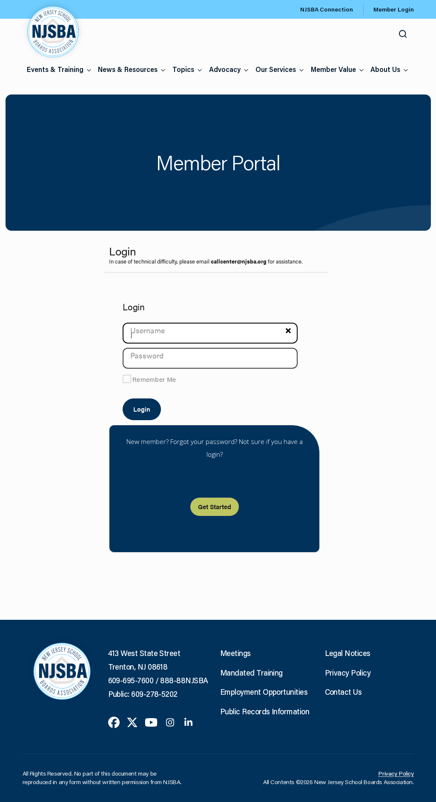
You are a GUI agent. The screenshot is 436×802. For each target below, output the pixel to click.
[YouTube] (151, 721)
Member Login (393, 9)
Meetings (235, 653)
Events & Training (55, 69)
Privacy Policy (347, 672)
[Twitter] (132, 721)
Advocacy (225, 69)
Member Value (333, 69)
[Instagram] (170, 721)
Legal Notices (347, 653)
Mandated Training (251, 672)
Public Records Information (264, 711)
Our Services (275, 69)
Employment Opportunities (263, 692)
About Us (385, 69)
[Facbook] (114, 721)
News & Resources (128, 69)
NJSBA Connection (326, 9)
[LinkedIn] (188, 721)
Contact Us (343, 692)
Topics (183, 69)
